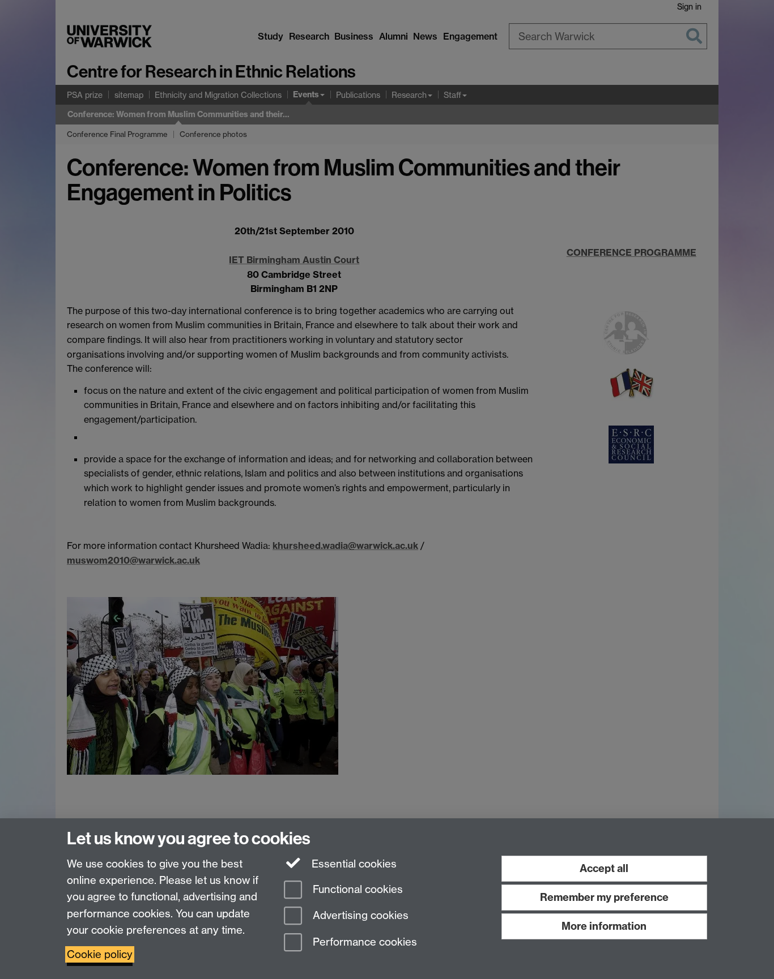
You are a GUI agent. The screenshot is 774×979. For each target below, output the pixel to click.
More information (604, 926)
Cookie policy (100, 954)
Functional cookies (356, 889)
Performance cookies (363, 942)
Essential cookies (353, 863)
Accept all (604, 868)
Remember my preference (604, 897)
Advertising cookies (359, 915)
